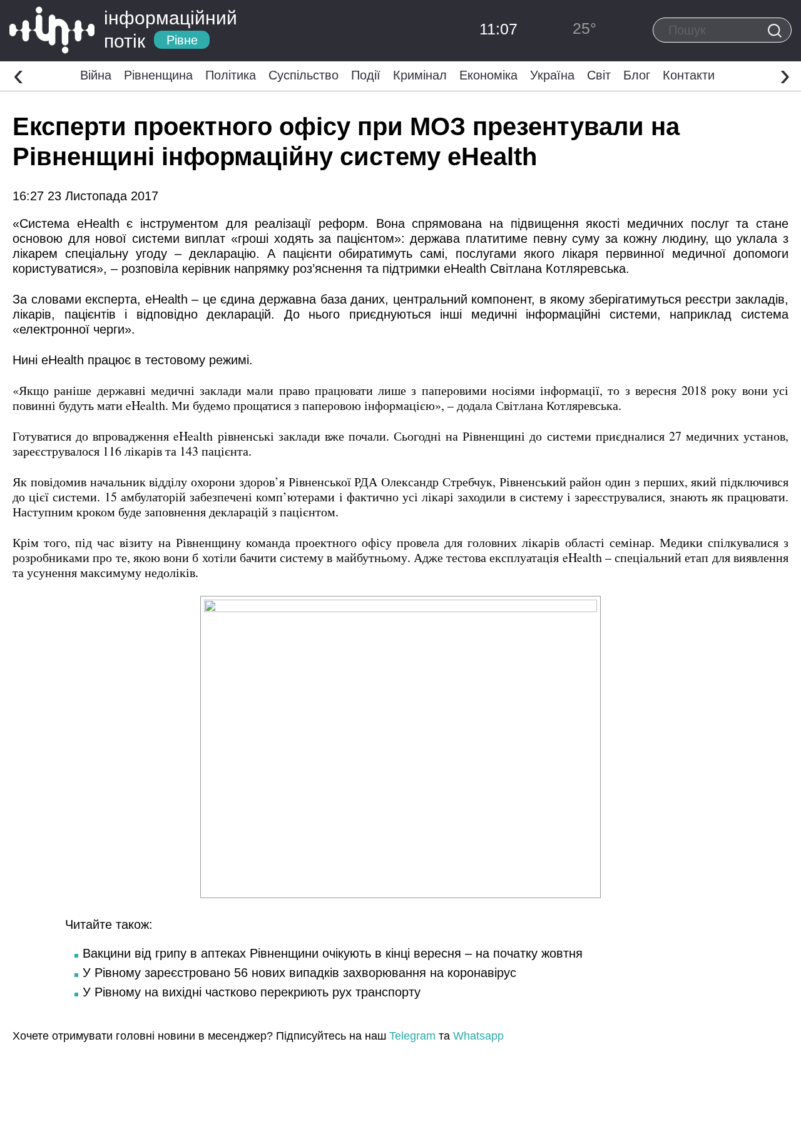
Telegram (412, 1036)
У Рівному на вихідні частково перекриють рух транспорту (252, 992)
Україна (552, 75)
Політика (230, 75)
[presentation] (18, 74)
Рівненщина (158, 75)
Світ (599, 75)
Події (365, 75)
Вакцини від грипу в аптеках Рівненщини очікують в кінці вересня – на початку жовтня (333, 953)
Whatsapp (478, 1036)
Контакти (689, 75)
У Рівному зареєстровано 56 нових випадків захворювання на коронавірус (299, 973)
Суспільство (303, 75)
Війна (95, 75)
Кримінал (420, 75)
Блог (636, 75)
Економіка (488, 75)
